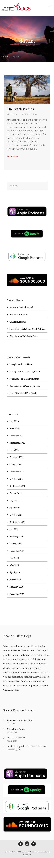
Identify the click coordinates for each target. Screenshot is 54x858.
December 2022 (17, 435)
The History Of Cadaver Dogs (23, 336)
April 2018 (15, 572)
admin (25, 114)
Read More (12, 156)
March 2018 (15, 579)
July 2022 (14, 449)
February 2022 (16, 457)
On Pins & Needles (18, 321)
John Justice (15, 378)
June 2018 (14, 557)
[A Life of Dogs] (16, 8)
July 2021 (14, 500)
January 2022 (16, 464)
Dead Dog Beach (32, 371)
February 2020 (16, 536)
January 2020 (16, 543)
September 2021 (17, 485)
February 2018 (16, 586)
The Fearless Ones (20, 108)
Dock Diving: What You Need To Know (28, 328)
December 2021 (17, 471)
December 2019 (17, 550)
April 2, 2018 (12, 114)
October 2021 (16, 478)
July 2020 (14, 529)
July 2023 (14, 421)
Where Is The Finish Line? (21, 307)
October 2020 (16, 514)
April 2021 (15, 507)
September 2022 (17, 442)
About (30, 364)
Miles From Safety (18, 314)
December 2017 (17, 593)
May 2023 (14, 428)
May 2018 (14, 565)
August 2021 (16, 493)
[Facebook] (20, 843)
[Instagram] (27, 843)
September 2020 (17, 521)
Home (5, 56)
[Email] (33, 843)
